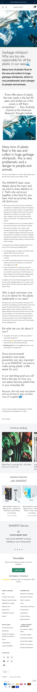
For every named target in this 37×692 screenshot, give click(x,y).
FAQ (3, 594)
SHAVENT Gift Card (8, 613)
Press (4, 639)
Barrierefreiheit (25, 619)
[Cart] (34, 7)
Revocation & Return (26, 597)
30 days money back (8, 597)
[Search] (6, 7)
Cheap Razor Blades (26, 641)
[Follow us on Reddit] (4, 665)
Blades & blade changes (9, 600)
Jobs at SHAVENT (7, 646)
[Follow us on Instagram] (8, 657)
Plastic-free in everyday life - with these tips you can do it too (16, 465)
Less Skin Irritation (26, 634)
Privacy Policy (24, 610)
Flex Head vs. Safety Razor (26, 630)
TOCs (22, 603)
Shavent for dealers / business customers (8, 635)
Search (4, 616)
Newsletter (5, 631)
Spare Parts (5, 610)
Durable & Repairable (26, 647)
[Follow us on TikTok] (8, 661)
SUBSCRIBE (18, 570)
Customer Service (7, 627)
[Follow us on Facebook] (4, 657)
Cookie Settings (25, 616)
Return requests (25, 600)
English (5, 672)
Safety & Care (6, 606)
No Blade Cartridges (26, 638)
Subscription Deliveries (27, 606)
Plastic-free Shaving (26, 644)
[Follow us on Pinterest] (12, 657)
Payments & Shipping (26, 594)
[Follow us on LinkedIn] (12, 661)
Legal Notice (24, 613)
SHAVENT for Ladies (8, 603)
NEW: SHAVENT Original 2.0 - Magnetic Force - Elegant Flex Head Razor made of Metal (12, 508)
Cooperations (6, 642)
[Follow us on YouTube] (4, 661)
